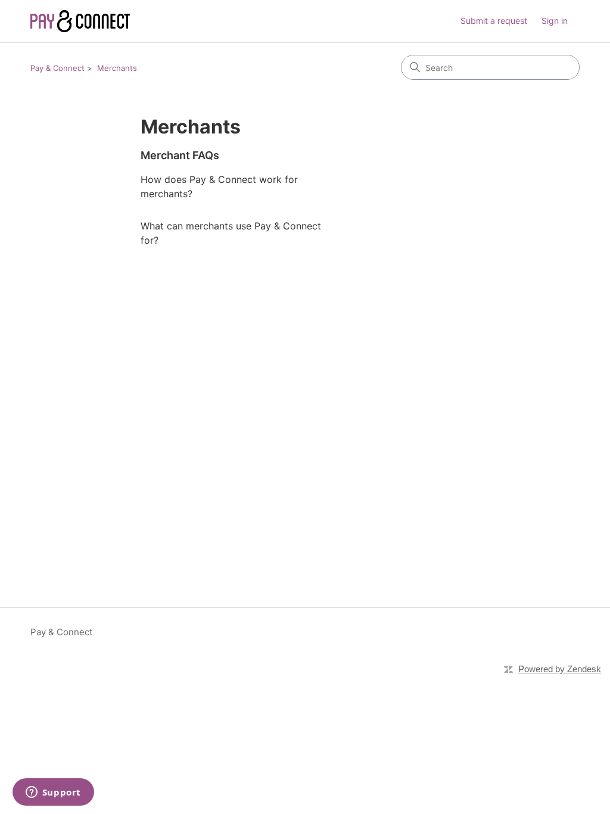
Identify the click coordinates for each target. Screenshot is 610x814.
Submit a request (493, 20)
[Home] (80, 21)
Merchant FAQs (180, 155)
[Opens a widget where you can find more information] (53, 793)
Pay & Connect (57, 68)
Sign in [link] (554, 20)
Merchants (117, 68)
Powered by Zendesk (559, 669)
